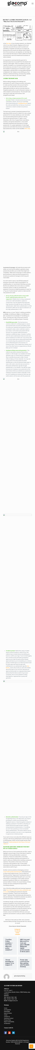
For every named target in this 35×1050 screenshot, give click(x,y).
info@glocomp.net (13, 1000)
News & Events (8, 1013)
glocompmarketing (19, 976)
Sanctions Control (8, 1018)
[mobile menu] (32, 3)
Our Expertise (7, 1009)
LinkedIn (17, 934)
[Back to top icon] (31, 1046)
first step (8, 43)
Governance (7, 1023)
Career (5, 1015)
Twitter (17, 932)
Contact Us (7, 1016)
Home (5, 1008)
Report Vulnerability (9, 1021)
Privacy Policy (7, 1020)
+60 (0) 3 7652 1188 (11, 997)
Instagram (17, 929)
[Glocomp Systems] (17, 3)
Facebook (17, 931)
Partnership (7, 1011)
